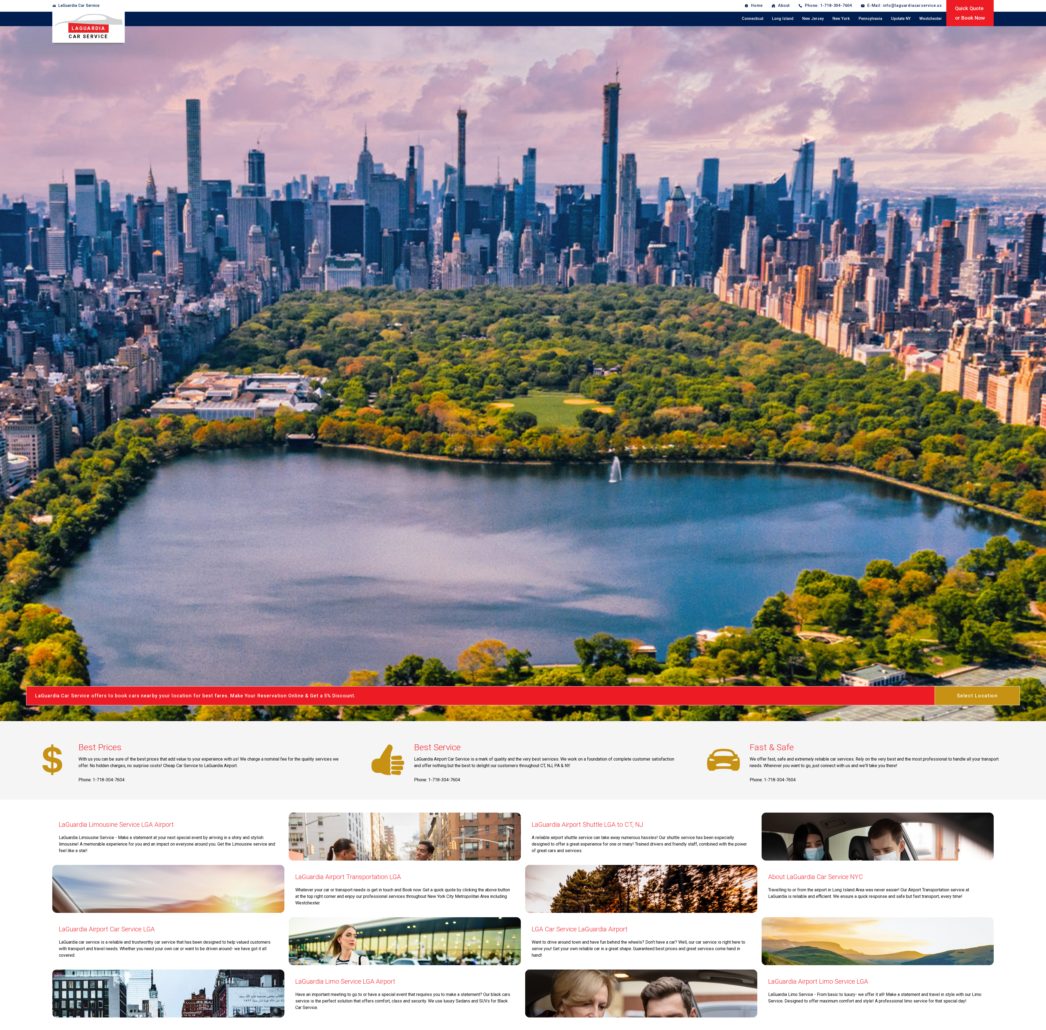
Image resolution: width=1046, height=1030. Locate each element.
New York (841, 18)
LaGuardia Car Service (78, 5)
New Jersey (813, 18)
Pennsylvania (870, 18)
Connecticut (752, 18)
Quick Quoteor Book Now (970, 13)
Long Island (782, 18)
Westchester (930, 18)
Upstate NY (901, 18)
